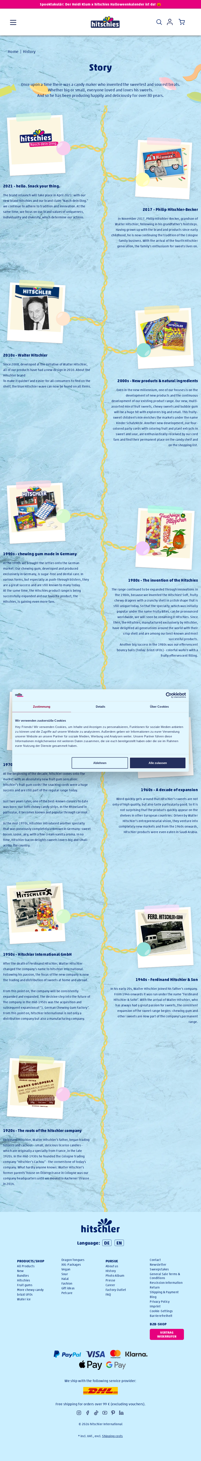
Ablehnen (99, 762)
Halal (65, 1279)
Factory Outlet (116, 1290)
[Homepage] (105, 22)
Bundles (23, 1275)
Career (110, 1285)
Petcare (67, 1293)
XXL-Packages (71, 1264)
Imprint (155, 1306)
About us (112, 1266)
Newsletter (158, 1264)
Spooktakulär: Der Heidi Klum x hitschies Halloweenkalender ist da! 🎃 (100, 4)
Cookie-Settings (161, 1311)
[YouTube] (104, 1412)
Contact (155, 1260)
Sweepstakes (159, 1269)
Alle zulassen (158, 762)
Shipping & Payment (164, 1292)
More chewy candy (30, 1290)
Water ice (24, 1299)
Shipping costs (112, 1436)
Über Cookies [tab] (159, 706)
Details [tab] (100, 706)
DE (107, 1243)
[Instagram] (79, 1412)
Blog (153, 1297)
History (29, 51)
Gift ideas (68, 1288)
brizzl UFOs (25, 1294)
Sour (64, 1274)
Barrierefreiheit (161, 1316)
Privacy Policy (160, 1301)
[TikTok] (96, 1412)
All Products (26, 1266)
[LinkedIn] (121, 1412)
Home (13, 51)
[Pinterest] (113, 1412)
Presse (110, 1280)
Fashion (66, 1283)
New (20, 1271)
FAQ (108, 1294)
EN (119, 1243)
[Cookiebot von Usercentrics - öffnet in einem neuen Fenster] (169, 695)
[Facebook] (87, 1412)
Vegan (65, 1269)
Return (155, 1287)
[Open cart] (181, 22)
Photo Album (115, 1275)
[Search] (159, 22)
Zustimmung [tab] (41, 706)
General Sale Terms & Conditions (165, 1276)
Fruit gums (24, 1285)
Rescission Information (166, 1283)
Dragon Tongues (73, 1260)
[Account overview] (170, 22)
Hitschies (23, 1280)
